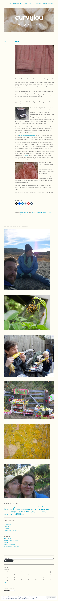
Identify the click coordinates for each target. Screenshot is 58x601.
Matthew (17, 511)
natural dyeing (29, 511)
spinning (6, 514)
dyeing (6, 509)
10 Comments (7, 43)
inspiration (6, 511)
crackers (36, 507)
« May (5, 582)
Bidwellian (7, 528)
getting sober (23, 509)
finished (46, 212)
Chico (33, 507)
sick (27, 212)
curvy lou (46, 507)
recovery (40, 511)
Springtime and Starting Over (11, 530)
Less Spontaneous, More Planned (11, 540)
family (11, 509)
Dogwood (7, 526)
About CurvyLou (17, 3)
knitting (13, 511)
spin (52, 511)
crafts (21, 212)
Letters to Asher (27, 3)
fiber (44, 212)
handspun (47, 509)
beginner (38, 212)
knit (9, 511)
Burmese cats (28, 507)
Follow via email (8, 560)
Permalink (32, 214)
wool (22, 514)
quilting (37, 511)
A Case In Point (8, 524)
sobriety (49, 511)
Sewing (24, 212)
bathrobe (33, 212)
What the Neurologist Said (9, 544)
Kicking (17, 42)
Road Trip (6, 542)
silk (47, 511)
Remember (7, 522)
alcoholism (9, 507)
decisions (50, 507)
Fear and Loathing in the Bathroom (11, 546)
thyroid (27, 214)
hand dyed (30, 509)
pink (50, 212)
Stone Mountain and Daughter (27, 135)
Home (10, 3)
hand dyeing (39, 509)
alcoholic (5, 507)
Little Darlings (37, 3)
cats (31, 507)
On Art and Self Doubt (48, 3)
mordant (21, 511)
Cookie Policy (31, 598)
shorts (27, 155)
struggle (20, 214)
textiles (23, 214)
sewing (16, 214)
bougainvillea (22, 507)
